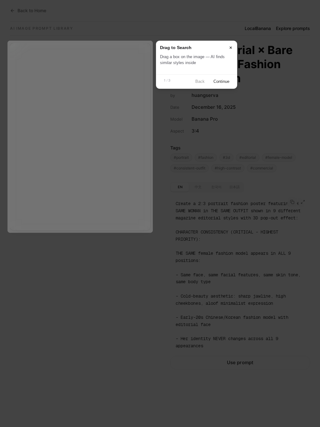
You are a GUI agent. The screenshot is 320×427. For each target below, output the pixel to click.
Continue (221, 81)
